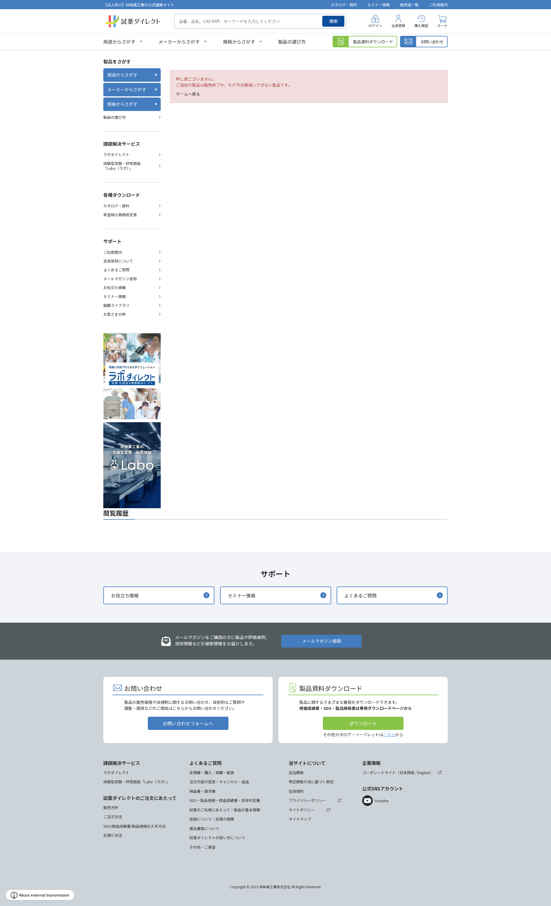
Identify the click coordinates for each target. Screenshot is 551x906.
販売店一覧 (409, 4)
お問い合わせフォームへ (188, 723)
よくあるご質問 (116, 269)
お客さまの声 (114, 314)
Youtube (382, 800)
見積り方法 (112, 835)
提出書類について (204, 828)
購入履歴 (421, 25)
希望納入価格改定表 (120, 214)
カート (442, 25)
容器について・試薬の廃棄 (211, 819)
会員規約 (296, 791)
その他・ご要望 (202, 847)
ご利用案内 (438, 4)
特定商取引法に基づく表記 (311, 781)
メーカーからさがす (179, 41)
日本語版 (406, 772)
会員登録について (118, 261)
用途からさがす (119, 41)
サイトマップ (300, 819)
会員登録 (398, 25)
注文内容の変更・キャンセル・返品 (219, 781)
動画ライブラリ (116, 305)
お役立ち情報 (114, 287)
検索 (333, 21)
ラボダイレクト (116, 154)
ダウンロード (363, 723)
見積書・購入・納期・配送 (211, 772)
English (424, 772)
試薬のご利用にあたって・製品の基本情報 (224, 810)
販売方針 (110, 807)
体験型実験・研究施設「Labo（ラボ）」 (122, 166)
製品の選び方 (292, 41)
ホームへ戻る (188, 94)
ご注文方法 (112, 816)
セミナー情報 (378, 4)
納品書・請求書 (202, 791)
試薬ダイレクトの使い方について (217, 837)
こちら (389, 734)
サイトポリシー (302, 810)
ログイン (375, 25)
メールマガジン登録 (120, 278)
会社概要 (296, 772)
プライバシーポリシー (307, 800)
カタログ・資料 (344, 4)
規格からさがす (239, 41)
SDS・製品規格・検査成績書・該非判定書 (224, 800)
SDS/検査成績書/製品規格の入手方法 (134, 826)
